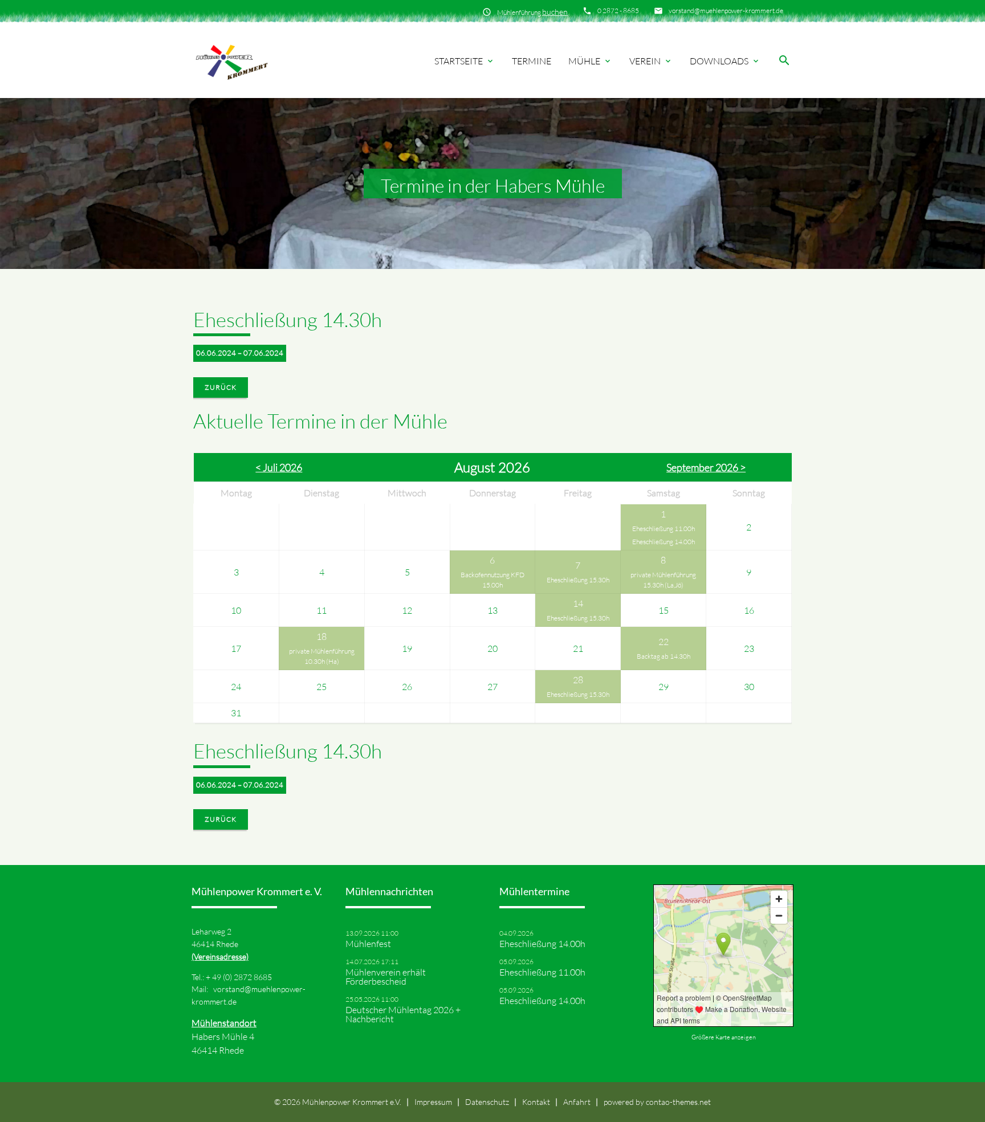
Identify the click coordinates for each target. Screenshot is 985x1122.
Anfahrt (577, 1102)
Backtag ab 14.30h (663, 656)
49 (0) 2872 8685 (242, 977)
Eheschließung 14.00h (663, 541)
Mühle (590, 61)
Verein (651, 61)
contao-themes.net (678, 1102)
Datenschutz (487, 1102)
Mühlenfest (368, 943)
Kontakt (536, 1102)
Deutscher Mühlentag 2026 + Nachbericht (403, 1014)
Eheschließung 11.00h (663, 528)
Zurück (221, 387)
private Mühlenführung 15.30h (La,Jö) (663, 579)
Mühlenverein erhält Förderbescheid (385, 977)
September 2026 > (706, 467)
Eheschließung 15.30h (578, 580)
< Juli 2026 (278, 467)
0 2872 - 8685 (618, 10)
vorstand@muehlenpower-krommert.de (726, 10)
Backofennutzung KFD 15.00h (492, 579)
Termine (531, 61)
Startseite (464, 61)
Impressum (433, 1102)
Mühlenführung (532, 12)
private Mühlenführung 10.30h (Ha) (322, 656)
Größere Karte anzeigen (723, 1037)
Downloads (725, 61)
